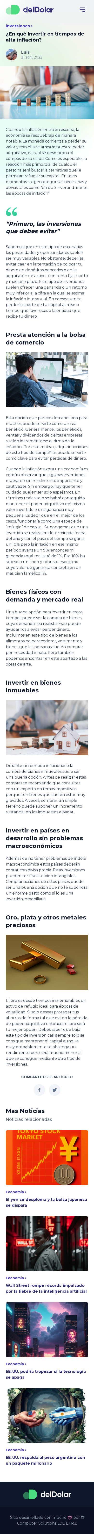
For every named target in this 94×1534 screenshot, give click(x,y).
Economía (15, 1192)
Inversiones (18, 26)
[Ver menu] (82, 9)
